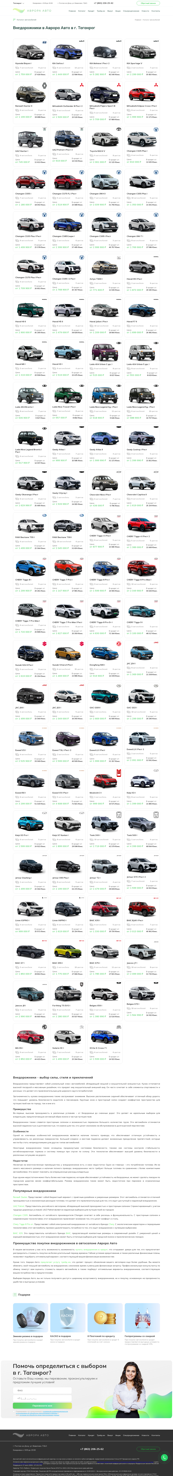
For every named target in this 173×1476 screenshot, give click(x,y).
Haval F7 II (132, 321)
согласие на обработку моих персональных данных (39, 1415)
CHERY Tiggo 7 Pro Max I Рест (67, 622)
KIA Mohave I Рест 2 (100, 63)
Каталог (81, 11)
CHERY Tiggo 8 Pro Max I (139, 579)
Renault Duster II (23, 106)
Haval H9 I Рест (134, 279)
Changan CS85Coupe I (63, 236)
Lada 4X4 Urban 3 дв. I (101, 364)
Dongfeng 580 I (97, 665)
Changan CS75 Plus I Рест (28, 277)
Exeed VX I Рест (60, 792)
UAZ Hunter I (21, 151)
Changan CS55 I (23, 193)
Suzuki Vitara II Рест (62, 665)
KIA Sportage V (134, 63)
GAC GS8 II (95, 707)
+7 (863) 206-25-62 (103, 3)
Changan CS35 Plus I (137, 151)
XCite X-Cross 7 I (98, 1048)
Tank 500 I (132, 835)
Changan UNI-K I (98, 193)
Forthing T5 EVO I (61, 1005)
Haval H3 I (57, 364)
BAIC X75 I (95, 963)
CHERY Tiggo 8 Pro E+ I (101, 622)
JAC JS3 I (56, 707)
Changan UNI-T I (135, 236)
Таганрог (17, 3)
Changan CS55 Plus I (137, 193)
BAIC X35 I (95, 920)
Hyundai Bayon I (23, 63)
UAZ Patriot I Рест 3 (62, 149)
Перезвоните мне (42, 1405)
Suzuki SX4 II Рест (24, 665)
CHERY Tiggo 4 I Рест (100, 535)
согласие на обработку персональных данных (28, 1463)
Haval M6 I (20, 364)
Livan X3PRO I (22, 920)
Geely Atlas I (58, 449)
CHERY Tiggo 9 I (135, 622)
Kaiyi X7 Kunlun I (60, 835)
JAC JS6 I (19, 707)
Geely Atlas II (96, 449)
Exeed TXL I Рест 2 (61, 750)
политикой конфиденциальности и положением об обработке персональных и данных (42, 1412)
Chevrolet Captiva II (137, 494)
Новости (145, 11)
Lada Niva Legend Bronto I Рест (28, 450)
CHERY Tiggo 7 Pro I (62, 579)
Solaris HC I (58, 1048)
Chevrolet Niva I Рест (100, 494)
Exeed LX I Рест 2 (135, 749)
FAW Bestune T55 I (25, 537)
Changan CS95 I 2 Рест (63, 279)
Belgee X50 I (96, 1005)
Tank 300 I (95, 835)
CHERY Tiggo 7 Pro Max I (27, 621)
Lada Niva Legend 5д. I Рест (141, 407)
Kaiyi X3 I (131, 792)
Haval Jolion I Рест (99, 321)
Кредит (91, 11)
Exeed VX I (20, 750)
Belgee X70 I (133, 1004)
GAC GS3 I (132, 707)
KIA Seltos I (58, 63)
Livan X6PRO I (59, 920)
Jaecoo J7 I (132, 963)
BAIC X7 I (19, 963)
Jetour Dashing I (23, 877)
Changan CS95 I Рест (100, 236)
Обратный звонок (148, 3)
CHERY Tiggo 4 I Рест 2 (138, 536)
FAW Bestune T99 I (62, 537)
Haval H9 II (20, 321)
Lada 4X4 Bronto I (24, 407)
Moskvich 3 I (96, 792)
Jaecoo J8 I (20, 1005)
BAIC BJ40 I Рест (135, 920)
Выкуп (110, 11)
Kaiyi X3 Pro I (21, 835)
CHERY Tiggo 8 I (23, 579)
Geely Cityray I (59, 493)
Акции (118, 11)
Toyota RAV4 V (97, 151)
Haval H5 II (57, 321)
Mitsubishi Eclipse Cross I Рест (142, 106)
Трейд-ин (101, 11)
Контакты (156, 11)
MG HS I (19, 1048)
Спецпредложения (131, 11)
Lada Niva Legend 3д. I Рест (104, 407)
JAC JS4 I (131, 663)
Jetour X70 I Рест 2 (136, 877)
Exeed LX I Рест (97, 750)
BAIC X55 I (57, 963)
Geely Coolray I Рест (137, 449)
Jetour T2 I (95, 877)
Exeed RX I (20, 792)
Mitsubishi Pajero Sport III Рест (102, 107)
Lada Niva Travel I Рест (64, 407)
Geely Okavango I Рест (26, 494)
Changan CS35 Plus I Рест (28, 236)
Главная (72, 11)
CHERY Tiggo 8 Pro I (100, 579)
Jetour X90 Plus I (60, 877)
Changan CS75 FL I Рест (64, 193)
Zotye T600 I (96, 279)
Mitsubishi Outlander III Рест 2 (67, 106)
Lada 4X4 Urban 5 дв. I (138, 364)
